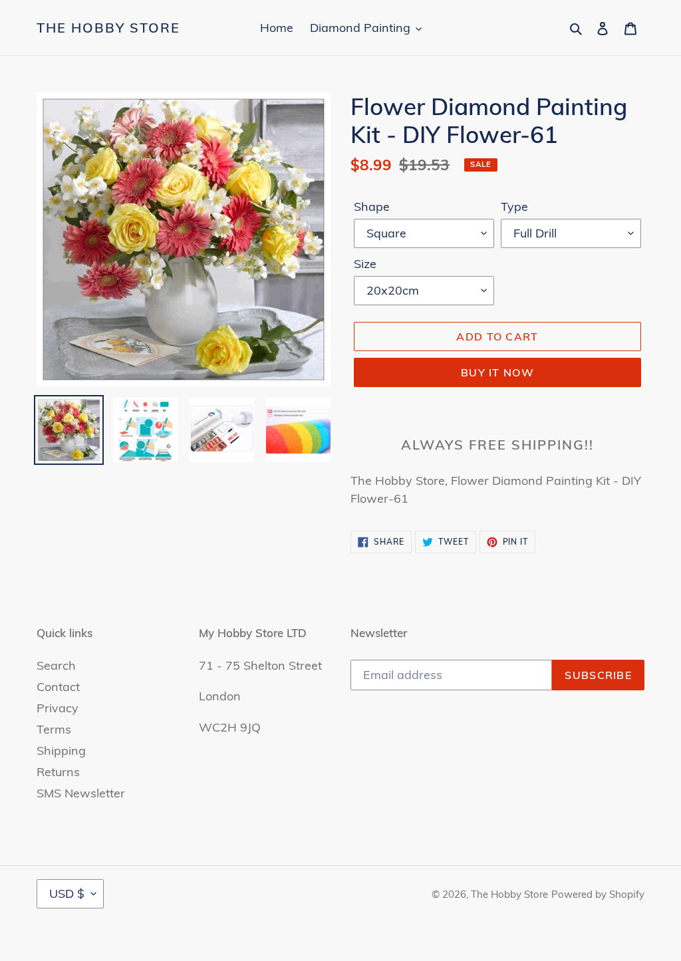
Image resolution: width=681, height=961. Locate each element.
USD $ (66, 893)
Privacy (57, 708)
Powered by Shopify (597, 894)
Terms (54, 729)
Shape (372, 206)
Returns (58, 771)
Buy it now (497, 372)
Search (56, 665)
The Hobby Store (108, 28)
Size (365, 263)
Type (514, 206)
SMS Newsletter (81, 793)
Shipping (61, 750)
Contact (58, 686)
